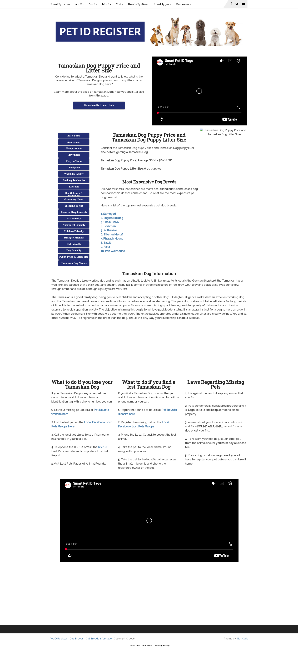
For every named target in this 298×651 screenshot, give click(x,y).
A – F (78, 4)
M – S (105, 4)
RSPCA (102, 447)
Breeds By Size (137, 4)
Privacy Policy (162, 645)
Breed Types (161, 4)
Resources (182, 4)
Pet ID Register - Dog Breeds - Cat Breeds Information (81, 638)
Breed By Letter (60, 4)
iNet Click (242, 638)
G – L (92, 4)
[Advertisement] (99, 119)
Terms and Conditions (140, 645)
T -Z (118, 4)
